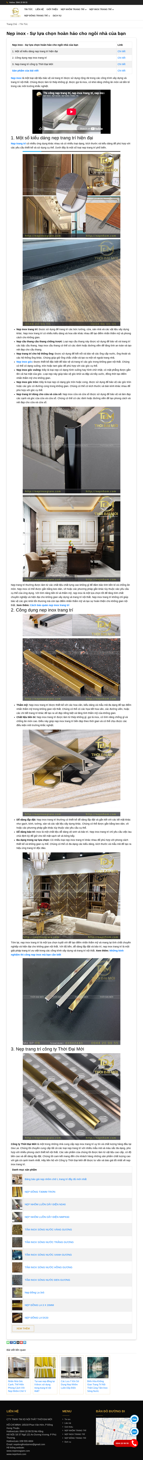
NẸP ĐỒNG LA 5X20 (36, 1317)
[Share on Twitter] (14, 1342)
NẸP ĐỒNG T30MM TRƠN (40, 1191)
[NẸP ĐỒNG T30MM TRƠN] (17, 1191)
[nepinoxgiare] (15, 12)
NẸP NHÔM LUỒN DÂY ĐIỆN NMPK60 (47, 1217)
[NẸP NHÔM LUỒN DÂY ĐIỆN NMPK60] (17, 1216)
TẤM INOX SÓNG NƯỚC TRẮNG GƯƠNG (49, 1242)
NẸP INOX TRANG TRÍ (100, 9)
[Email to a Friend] (18, 1342)
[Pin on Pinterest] (21, 1342)
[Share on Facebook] (11, 1342)
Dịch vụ (57, 16)
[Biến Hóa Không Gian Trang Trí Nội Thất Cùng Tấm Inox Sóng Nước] (98, 1367)
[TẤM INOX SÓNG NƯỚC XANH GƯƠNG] (17, 1254)
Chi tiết (121, 51)
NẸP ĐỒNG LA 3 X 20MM (39, 1305)
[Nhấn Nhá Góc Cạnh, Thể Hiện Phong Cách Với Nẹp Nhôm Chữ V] (18, 1367)
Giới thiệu (52, 9)
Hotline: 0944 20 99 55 (18, 2)
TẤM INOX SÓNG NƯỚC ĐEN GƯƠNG (47, 1280)
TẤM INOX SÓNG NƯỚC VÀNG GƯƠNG (48, 1229)
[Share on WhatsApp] (8, 1342)
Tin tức (28, 9)
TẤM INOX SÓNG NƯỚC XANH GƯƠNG (48, 1254)
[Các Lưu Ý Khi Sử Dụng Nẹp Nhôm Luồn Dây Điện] (71, 1367)
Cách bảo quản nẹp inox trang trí (49, 605)
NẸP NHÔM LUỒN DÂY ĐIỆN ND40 (45, 1204)
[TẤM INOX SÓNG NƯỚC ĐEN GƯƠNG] (17, 1279)
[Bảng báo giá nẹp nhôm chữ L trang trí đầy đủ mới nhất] (17, 1179)
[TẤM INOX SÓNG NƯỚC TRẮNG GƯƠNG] (17, 1242)
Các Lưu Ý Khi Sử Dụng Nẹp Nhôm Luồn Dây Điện (70, 1384)
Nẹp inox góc (24, 361)
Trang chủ (12, 24)
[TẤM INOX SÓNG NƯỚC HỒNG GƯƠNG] (17, 1267)
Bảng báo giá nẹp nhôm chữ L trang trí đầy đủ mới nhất (56, 1179)
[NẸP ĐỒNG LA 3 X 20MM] (17, 1305)
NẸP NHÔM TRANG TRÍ (72, 9)
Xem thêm (23, 1328)
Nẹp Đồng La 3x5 (34, 1292)
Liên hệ (39, 9)
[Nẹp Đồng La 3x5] (17, 1292)
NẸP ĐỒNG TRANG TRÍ (36, 16)
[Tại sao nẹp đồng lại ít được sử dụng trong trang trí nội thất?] (45, 1367)
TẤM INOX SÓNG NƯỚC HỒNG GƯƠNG (48, 1267)
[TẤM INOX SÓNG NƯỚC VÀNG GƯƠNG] (17, 1229)
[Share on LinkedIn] (24, 1342)
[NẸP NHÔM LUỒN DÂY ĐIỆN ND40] (17, 1204)
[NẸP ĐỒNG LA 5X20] (17, 1317)
